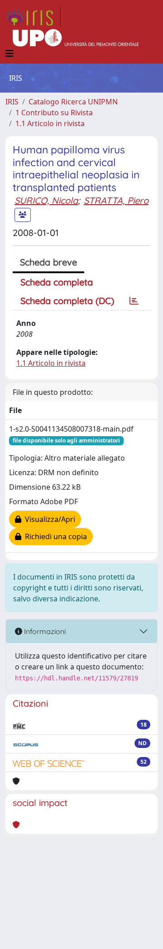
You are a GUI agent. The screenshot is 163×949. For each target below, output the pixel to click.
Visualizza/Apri (48, 519)
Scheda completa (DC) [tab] (67, 300)
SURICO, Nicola (46, 200)
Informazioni (44, 631)
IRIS (12, 102)
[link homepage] (33, 16)
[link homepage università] (75, 38)
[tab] (134, 300)
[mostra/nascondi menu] (9, 53)
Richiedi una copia (54, 536)
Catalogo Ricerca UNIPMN (73, 102)
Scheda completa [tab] (56, 282)
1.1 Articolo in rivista (50, 123)
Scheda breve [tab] (48, 262)
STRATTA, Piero (116, 200)
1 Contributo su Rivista (54, 113)
